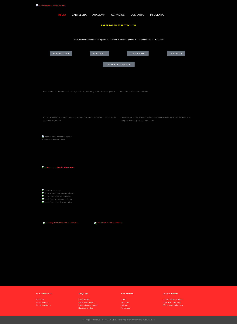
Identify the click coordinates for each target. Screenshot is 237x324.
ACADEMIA (125, 85)
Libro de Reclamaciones (173, 299)
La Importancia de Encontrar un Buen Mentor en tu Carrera (59, 148)
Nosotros (40, 299)
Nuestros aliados (85, 308)
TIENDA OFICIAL (51, 216)
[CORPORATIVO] (46, 101)
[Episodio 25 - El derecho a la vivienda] (58, 167)
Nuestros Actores (43, 305)
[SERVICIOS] (123, 101)
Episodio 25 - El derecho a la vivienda (58, 174)
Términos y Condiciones (173, 305)
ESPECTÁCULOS (50, 85)
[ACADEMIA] (123, 75)
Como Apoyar (84, 299)
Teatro (123, 299)
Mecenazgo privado (86, 302)
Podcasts (124, 305)
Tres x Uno (125, 302)
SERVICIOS (125, 111)
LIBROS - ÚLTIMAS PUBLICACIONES (62, 185)
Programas (125, 308)
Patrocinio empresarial (87, 305)
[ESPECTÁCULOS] (46, 75)
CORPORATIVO (50, 111)
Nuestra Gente (42, 302)
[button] (118, 205)
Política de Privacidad (171, 302)
